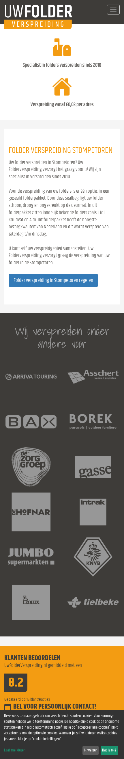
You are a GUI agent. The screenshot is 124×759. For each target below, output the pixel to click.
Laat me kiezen (14, 750)
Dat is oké (109, 750)
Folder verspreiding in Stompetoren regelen (53, 280)
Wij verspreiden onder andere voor (62, 337)
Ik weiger (90, 750)
